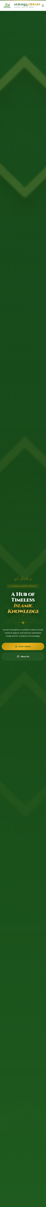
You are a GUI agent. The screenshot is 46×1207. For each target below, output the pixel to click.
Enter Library (25, 646)
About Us (25, 656)
